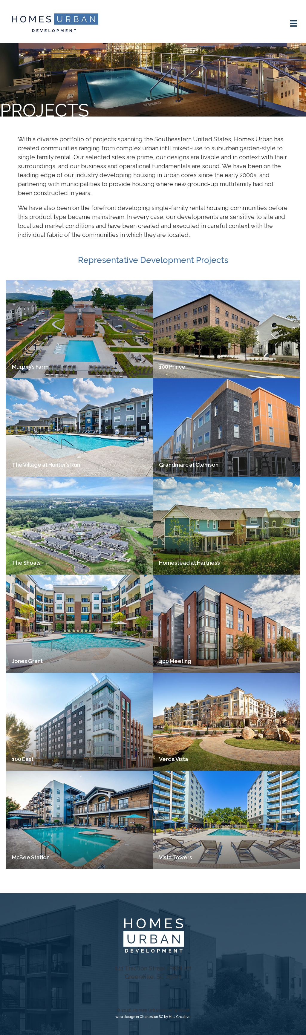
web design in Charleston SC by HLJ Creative (153, 1017)
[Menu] (293, 21)
